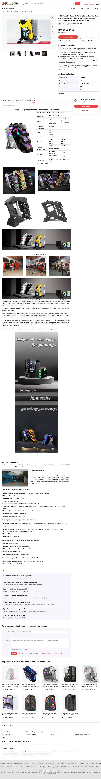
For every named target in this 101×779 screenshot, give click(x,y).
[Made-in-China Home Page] (10, 3)
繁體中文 (22, 766)
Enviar (14, 653)
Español (39, 766)
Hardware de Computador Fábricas (45, 751)
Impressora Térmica (6, 732)
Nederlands (80, 766)
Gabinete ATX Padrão (31, 734)
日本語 (27, 766)
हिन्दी (86, 766)
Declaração (9, 763)
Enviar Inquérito (68, 37)
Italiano (56, 766)
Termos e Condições (52, 773)
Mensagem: (7, 640)
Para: (9, 636)
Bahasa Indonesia (54, 767)
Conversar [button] (91, 37)
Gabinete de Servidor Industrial (82, 734)
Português (50, 766)
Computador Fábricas (8, 751)
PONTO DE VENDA (30, 729)
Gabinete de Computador (26, 11)
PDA (51, 729)
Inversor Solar (5, 729)
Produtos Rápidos (60, 763)
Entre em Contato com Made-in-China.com (45, 763)
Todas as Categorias (9, 8)
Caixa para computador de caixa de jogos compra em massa (36, 755)
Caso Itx (52, 734)
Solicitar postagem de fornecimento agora (51, 653)
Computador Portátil (83, 751)
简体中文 (16, 766)
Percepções (81, 763)
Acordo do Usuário (18, 763)
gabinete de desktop (80, 732)
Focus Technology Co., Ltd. (48, 770)
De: (9, 631)
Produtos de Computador (12, 11)
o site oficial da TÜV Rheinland (48, 465)
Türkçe (96, 766)
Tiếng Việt (45, 767)
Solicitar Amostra (91, 40)
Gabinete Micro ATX (6, 734)
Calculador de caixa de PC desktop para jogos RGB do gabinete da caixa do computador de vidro (70, 686)
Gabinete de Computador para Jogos (35, 732)
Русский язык (63, 766)
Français (33, 766)
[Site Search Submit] (77, 3)
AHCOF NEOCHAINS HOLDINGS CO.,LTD (72, 23)
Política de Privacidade (29, 763)
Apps (88, 8)
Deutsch (44, 766)
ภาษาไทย (91, 766)
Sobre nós (2, 763)
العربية (74, 766)
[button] (73, 3)
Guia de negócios (90, 763)
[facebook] (96, 763)
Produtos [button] (27, 3)
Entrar (97, 4)
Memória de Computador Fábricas (66, 751)
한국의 (69, 766)
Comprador (72, 8)
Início (3, 11)
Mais (3, 757)
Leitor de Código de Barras (81, 729)
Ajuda (81, 8)
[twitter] (100, 763)
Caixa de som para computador (10, 755)
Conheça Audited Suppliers (71, 763)
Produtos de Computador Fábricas (25, 751)
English (10, 766)
